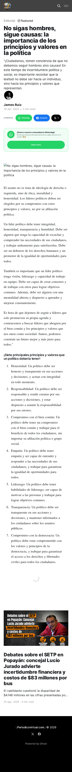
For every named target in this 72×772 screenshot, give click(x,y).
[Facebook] (39, 734)
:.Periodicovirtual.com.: (31, 727)
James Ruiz (13, 105)
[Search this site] (59, 6)
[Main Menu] (66, 6)
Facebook (43, 118)
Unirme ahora (36, 145)
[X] (32, 734)
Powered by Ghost (36, 743)
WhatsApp (26, 118)
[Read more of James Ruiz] (8, 95)
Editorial (9, 21)
